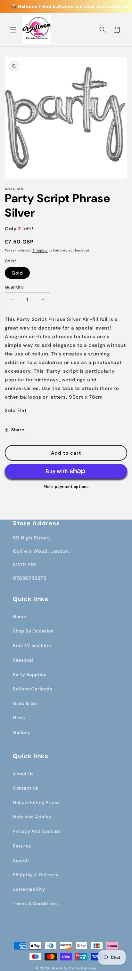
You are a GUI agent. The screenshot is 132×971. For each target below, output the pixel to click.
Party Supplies (29, 674)
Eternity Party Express (74, 968)
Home (19, 616)
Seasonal (23, 660)
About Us (23, 773)
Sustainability (29, 889)
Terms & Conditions (35, 903)
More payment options (66, 486)
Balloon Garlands (32, 689)
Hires (19, 717)
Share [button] (17, 430)
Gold (17, 273)
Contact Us (25, 788)
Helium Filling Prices (36, 802)
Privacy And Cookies (36, 831)
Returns (22, 846)
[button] (13, 30)
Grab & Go (25, 703)
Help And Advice (32, 817)
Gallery (21, 732)
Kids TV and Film (32, 645)
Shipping (40, 250)
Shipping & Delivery (35, 875)
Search (21, 860)
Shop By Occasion (33, 631)
